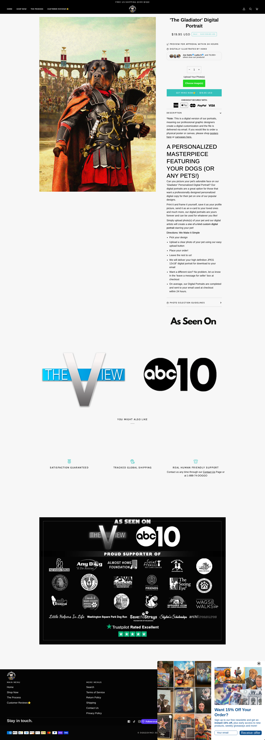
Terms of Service (95, 692)
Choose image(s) (194, 83)
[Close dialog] (259, 663)
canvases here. (183, 137)
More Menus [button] (94, 682)
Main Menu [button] (13, 682)
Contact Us (209, 472)
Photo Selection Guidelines (187, 302)
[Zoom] (44, 186)
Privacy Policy (94, 713)
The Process (14, 697)
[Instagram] (139, 721)
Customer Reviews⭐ (19, 702)
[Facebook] (129, 721)
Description (174, 113)
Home (10, 687)
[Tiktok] (134, 721)
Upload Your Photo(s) (194, 77)
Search (90, 687)
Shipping (91, 702)
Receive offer (250, 733)
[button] (21, 9)
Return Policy (93, 697)
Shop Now (12, 692)
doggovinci (147, 732)
